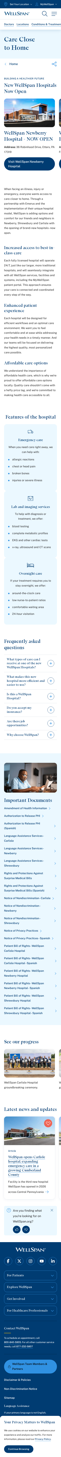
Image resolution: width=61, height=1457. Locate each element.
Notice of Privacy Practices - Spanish (27, 938)
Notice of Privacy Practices (21, 930)
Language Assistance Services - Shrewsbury (24, 863)
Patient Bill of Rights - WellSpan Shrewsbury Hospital (24, 998)
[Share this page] (54, 64)
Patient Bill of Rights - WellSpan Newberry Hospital (24, 973)
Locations (23, 24)
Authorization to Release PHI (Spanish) (22, 826)
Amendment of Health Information (25, 808)
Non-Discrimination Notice (20, 1388)
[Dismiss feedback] (52, 1210)
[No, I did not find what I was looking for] (26, 1229)
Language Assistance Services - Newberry (24, 851)
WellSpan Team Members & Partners (29, 1366)
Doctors (9, 24)
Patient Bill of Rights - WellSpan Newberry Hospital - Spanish (24, 986)
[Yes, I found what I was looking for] (17, 1229)
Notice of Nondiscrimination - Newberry (22, 908)
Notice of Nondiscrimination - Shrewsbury (22, 921)
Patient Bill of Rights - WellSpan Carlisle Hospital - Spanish (24, 961)
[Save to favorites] (48, 1123)
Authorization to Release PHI (22, 815)
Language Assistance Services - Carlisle (24, 838)
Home (13, 64)
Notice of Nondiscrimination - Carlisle (27, 898)
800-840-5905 (12, 1342)
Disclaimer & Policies (17, 1379)
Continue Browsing (18, 1449)
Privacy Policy (43, 1439)
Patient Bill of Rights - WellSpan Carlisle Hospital (24, 948)
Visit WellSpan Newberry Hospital (26, 164)
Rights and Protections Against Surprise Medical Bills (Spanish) (24, 888)
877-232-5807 (24, 1346)
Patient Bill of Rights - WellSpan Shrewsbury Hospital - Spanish (24, 1011)
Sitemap (9, 1397)
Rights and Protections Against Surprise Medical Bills (23, 876)
